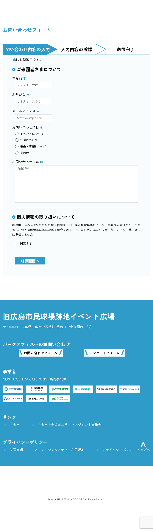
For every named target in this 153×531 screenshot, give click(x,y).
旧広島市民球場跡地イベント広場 (59, 316)
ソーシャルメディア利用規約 (63, 449)
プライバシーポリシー (119, 449)
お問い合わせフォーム (40, 352)
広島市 (15, 424)
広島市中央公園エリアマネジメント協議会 (69, 424)
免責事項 (16, 449)
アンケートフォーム (104, 352)
